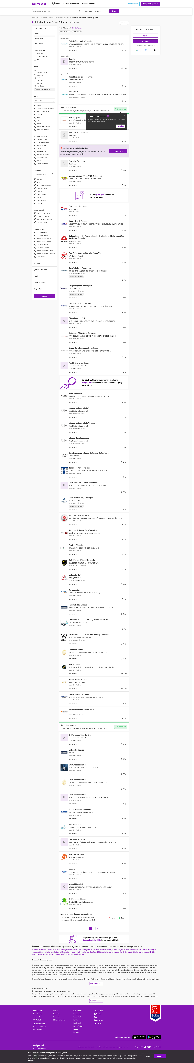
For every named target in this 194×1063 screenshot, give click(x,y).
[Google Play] (154, 1037)
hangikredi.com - (106, 1047)
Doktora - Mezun (42, 232)
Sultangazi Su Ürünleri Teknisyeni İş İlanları (69, 954)
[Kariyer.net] (41, 1045)
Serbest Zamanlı (42, 222)
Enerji (39, 117)
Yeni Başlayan (41, 151)
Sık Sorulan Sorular (59, 1020)
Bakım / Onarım (42, 188)
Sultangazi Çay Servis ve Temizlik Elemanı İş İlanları (130, 950)
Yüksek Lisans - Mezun (44, 238)
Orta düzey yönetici (43, 142)
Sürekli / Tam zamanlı (43, 213)
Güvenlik (39, 114)
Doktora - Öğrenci (42, 235)
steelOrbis (128, 1047)
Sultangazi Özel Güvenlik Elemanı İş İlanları (96, 950)
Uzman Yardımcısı (42, 163)
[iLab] (147, 1047)
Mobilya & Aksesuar (43, 129)
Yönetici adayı (41, 145)
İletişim (75, 1020)
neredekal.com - (114, 1047)
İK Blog (75, 1029)
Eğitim (39, 197)
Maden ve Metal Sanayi (44, 126)
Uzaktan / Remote (42, 56)
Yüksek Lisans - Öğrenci (44, 241)
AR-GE (39, 182)
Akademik (40, 179)
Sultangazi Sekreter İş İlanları (71, 950)
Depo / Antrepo (41, 194)
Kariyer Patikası (38, 1017)
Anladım (121, 126)
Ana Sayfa (35, 18)
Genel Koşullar (37, 1014)
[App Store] (139, 1037)
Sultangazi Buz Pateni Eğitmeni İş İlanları (96, 952)
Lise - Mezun (41, 256)
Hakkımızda (77, 1014)
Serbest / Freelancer (43, 154)
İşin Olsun (76, 1032)
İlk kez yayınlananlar (43, 89)
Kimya (39, 123)
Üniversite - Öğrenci (43, 247)
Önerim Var (56, 1017)
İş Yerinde (40, 53)
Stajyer (39, 160)
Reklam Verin (77, 1017)
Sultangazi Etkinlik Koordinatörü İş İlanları (126, 952)
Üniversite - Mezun (42, 244)
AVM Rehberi (37, 1020)
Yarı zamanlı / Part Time (44, 219)
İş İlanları (56, 3)
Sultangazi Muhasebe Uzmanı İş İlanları (46, 950)
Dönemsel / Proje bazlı (44, 216)
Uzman (39, 148)
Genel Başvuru (41, 200)
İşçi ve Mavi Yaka (42, 157)
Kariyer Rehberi (78, 1026)
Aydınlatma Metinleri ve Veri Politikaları (40, 1028)
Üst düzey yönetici (42, 139)
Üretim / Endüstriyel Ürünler (45, 108)
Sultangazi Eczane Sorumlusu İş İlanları (68, 952)
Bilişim (39, 105)
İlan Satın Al (77, 1023)
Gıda (38, 120)
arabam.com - (81, 1047)
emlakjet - (99, 1047)
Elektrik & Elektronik (43, 111)
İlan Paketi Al (133, 4)
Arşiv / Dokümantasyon (44, 185)
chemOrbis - (88, 1047)
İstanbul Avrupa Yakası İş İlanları (59, 18)
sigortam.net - (122, 1047)
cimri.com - (94, 1047)
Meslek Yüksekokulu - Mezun (45, 250)
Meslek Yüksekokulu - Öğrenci (46, 253)
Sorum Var (56, 1014)
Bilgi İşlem (40, 191)
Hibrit (38, 59)
